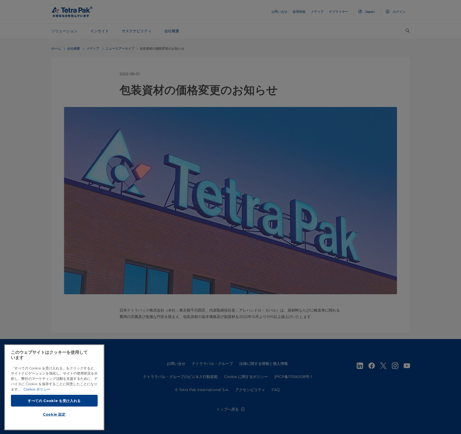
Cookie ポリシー (36, 389)
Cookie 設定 (54, 414)
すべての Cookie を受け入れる (54, 400)
